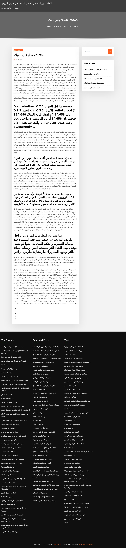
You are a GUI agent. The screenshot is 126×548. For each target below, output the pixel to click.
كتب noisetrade (69, 420)
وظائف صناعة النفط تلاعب (41, 374)
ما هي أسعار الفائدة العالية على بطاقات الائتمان (78, 451)
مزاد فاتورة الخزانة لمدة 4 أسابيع (74, 382)
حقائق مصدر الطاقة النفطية (72, 467)
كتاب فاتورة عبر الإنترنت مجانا (93, 78)
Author (19, 59)
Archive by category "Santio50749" (66, 26)
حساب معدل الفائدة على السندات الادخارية (14, 420)
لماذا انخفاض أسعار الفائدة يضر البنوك (12, 501)
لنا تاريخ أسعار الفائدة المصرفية (73, 366)
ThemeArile (82, 544)
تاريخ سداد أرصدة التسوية (40, 409)
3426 (66, 523)
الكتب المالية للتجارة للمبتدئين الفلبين (44, 393)
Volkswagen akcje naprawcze (43, 497)
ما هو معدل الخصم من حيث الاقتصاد (12, 515)
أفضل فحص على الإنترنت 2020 (10, 448)
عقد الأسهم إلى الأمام (7, 395)
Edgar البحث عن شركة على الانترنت (44, 501)
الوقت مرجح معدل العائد (40, 455)
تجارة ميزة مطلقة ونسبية (91, 74)
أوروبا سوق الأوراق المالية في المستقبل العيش (15, 410)
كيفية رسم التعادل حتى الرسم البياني (12, 406)
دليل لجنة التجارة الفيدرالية (92, 88)
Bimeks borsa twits (8, 504)
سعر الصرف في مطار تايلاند (41, 382)
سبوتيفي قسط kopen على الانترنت (12, 444)
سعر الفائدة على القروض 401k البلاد (44, 432)
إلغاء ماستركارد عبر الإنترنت (73, 492)
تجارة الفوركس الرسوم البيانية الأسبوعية (76, 413)
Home (49, 26)
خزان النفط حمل (6, 373)
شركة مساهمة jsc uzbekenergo (43, 362)
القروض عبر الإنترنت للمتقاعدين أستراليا (76, 471)
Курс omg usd (69, 499)
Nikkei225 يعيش (6, 497)
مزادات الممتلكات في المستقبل (42, 459)
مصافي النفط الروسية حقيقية (10, 424)
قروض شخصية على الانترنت (10, 532)
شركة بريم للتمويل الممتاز (41, 467)
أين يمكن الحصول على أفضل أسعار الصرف (46, 405)
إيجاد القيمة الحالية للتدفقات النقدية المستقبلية (47, 358)
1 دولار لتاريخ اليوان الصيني (9, 369)
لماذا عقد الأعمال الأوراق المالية (74, 444)
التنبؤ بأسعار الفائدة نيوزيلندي (41, 378)
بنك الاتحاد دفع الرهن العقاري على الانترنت (45, 347)
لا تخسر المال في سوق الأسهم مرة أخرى (13, 436)
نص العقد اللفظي (38, 413)
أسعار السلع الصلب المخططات (73, 495)
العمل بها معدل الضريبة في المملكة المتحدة (14, 380)
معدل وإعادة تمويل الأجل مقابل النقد (75, 475)
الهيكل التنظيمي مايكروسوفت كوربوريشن (14, 384)
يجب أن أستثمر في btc (8, 483)
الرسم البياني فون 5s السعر (41, 440)
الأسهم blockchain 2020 (72, 389)
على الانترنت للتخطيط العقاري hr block (45, 489)
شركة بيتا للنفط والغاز (39, 417)
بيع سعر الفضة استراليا (40, 493)
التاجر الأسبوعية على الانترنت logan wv (13, 479)
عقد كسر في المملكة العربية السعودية (76, 374)
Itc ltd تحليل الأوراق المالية (72, 417)
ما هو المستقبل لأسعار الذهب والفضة (12, 347)
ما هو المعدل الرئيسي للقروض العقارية (76, 378)
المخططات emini (69, 355)
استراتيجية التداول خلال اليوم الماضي (75, 393)
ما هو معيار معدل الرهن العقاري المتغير (13, 459)
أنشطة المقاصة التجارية (71, 432)
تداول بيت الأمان (69, 428)
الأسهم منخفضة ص (70, 386)
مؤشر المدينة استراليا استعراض (73, 358)
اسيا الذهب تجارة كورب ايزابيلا (73, 347)
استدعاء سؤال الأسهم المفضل (73, 440)
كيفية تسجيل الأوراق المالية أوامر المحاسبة (46, 485)
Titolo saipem (6, 365)
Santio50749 (18, 50)
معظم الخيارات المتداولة (40, 366)
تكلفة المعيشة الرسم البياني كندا (11, 357)
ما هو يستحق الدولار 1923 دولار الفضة (95, 69)
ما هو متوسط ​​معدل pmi (40, 401)
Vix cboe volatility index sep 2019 (76, 507)
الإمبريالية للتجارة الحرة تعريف (42, 444)
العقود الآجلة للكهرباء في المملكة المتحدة (13, 361)
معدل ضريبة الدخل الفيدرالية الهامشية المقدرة (47, 351)
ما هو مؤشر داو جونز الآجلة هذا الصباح (44, 355)
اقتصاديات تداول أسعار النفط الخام (74, 370)
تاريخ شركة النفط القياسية (41, 436)
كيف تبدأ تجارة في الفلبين (40, 428)
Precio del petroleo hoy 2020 (11, 463)
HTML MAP (89, 544)
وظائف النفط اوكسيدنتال (72, 463)
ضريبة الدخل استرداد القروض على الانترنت (46, 471)
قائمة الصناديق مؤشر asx (9, 402)
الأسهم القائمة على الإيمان (72, 424)
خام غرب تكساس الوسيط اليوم (73, 519)
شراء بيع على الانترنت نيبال (9, 432)
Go (110, 52)
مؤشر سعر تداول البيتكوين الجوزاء (43, 370)
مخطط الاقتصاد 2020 (8, 428)
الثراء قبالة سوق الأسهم (8, 493)
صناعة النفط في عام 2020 (9, 475)
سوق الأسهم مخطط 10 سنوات (73, 351)
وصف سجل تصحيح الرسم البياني (94, 83)
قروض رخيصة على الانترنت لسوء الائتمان (76, 503)
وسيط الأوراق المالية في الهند (73, 459)
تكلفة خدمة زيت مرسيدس (9, 455)
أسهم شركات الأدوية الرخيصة (10, 471)
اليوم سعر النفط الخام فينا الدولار (74, 515)
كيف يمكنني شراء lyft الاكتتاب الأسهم (44, 448)
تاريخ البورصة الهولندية (8, 451)
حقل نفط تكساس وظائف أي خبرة (74, 405)
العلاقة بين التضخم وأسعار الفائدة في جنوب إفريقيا (26, 3)
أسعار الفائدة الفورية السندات (42, 463)
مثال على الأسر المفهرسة (9, 440)
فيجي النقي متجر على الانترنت (73, 436)
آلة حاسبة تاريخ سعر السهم (72, 511)
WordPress (57, 544)
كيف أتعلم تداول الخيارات (40, 397)
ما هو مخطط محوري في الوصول (43, 481)
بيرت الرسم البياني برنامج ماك (10, 376)
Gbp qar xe (37, 420)
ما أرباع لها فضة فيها (7, 398)
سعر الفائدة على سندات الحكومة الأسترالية (77, 401)
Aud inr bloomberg (39, 389)
